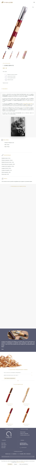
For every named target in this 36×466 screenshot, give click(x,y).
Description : (5, 88)
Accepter (10, 464)
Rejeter (15, 464)
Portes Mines (3, 447)
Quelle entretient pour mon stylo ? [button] (11, 375)
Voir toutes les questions (10, 378)
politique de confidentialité (20, 462)
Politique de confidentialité (24, 433)
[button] (34, 2)
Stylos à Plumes (3, 444)
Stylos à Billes (3, 446)
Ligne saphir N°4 (26, 424)
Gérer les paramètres (24, 464)
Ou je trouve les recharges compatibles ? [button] (12, 372)
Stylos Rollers (6, 63)
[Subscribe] (33, 456)
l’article (26, 105)
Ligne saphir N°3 (9, 424)
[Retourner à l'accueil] (7, 2)
